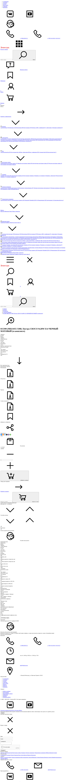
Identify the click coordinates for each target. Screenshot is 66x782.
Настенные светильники (56, 138)
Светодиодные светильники (25, 138)
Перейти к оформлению (6, 116)
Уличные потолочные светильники (42, 188)
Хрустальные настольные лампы (8, 164)
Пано (10, 211)
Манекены (7, 211)
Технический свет (42, 140)
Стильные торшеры (11, 176)
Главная (5, 308)
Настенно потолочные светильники (41, 138)
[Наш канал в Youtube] (29, 18)
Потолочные (20, 127)
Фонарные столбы (7, 189)
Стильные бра (43, 152)
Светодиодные (5, 127)
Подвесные (12, 127)
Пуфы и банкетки (16, 211)
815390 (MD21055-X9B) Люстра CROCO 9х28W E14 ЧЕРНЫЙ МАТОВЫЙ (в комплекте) (23, 313)
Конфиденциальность (56, 757)
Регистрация (6, 692)
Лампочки (3, 222)
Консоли (3, 211)
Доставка (5, 2)
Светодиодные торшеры (17, 175)
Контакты (5, 7)
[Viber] (8, 434)
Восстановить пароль (8, 693)
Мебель (48, 752)
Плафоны (7, 222)
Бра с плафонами (34, 152)
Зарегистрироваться (16, 757)
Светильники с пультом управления (9, 138)
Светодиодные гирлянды (18, 200)
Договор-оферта (18, 710)
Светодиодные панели (14, 141)
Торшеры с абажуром (51, 175)
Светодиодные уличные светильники (10, 188)
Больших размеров (57, 127)
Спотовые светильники (7, 140)
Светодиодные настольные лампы (40, 163)
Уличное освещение (29, 752)
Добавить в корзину (24, 480)
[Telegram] (5, 434)
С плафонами (42, 127)
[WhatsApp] (10, 434)
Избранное (5, 694)
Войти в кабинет (7, 691)
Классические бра (51, 152)
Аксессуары (17, 222)
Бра (11, 752)
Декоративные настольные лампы (9, 163)
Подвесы (35, 127)
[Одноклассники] (3, 434)
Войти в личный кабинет (6, 757)
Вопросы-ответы (7, 697)
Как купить (5, 5)
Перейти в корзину (5, 491)
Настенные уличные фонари (26, 188)
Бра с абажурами (24, 152)
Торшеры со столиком (40, 175)
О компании (6, 1)
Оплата (4, 3)
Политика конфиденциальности (8, 710)
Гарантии (5, 6)
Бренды (4, 684)
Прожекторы (15, 189)
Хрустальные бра (15, 152)
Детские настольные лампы (55, 163)
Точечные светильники (31, 140)
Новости (5, 685)
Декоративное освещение (40, 752)
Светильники (7, 752)
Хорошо (2, 712)
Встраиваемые (51, 140)
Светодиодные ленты (6, 200)
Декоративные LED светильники (46, 200)
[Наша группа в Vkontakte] (10, 18)
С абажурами (49, 127)
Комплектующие (53, 752)
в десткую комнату (7, 312)
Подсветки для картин (25, 141)
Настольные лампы (16, 752)
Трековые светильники (19, 140)
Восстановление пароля (26, 757)
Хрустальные (28, 127)
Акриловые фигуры (58, 200)
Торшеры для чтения (6, 175)
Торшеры (23, 752)
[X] (6, 434)
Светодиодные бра (6, 152)
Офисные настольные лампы (25, 163)
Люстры (5, 310)
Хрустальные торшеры (28, 175)
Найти (34, 59)
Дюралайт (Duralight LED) (31, 200)
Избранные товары (36, 757)
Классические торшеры (6, 246)
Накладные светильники (7, 239)
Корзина (5, 696)
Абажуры (12, 222)
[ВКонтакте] (1, 434)
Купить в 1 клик (35, 501)
